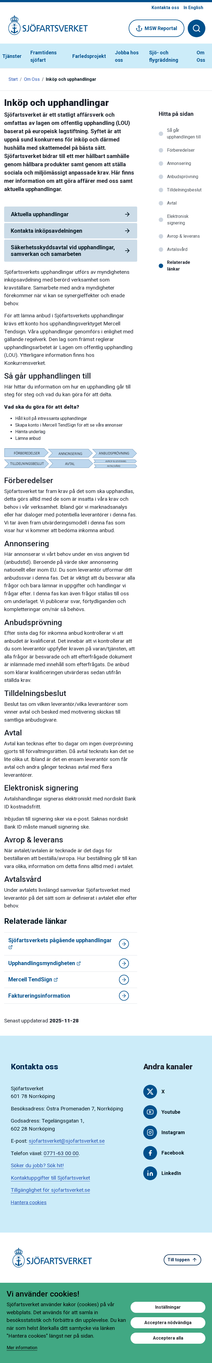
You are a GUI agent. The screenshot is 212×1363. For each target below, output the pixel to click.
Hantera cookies (29, 1202)
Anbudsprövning (182, 176)
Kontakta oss (165, 7)
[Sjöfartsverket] (44, 28)
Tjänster (12, 56)
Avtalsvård (177, 249)
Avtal (172, 203)
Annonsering (179, 163)
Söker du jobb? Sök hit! (37, 1165)
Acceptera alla (168, 1338)
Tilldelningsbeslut (184, 189)
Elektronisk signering (178, 220)
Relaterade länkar (178, 266)
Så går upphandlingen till (184, 134)
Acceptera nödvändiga (168, 1322)
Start (13, 79)
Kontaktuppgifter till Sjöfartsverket (50, 1178)
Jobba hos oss (127, 56)
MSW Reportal (161, 28)
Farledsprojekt (89, 56)
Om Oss (201, 56)
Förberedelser (181, 150)
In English (193, 7)
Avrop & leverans (183, 236)
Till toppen (179, 1259)
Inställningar (168, 1307)
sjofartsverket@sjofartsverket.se (67, 1141)
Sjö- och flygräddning (163, 56)
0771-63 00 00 (61, 1153)
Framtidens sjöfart (43, 56)
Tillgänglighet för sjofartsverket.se (50, 1190)
